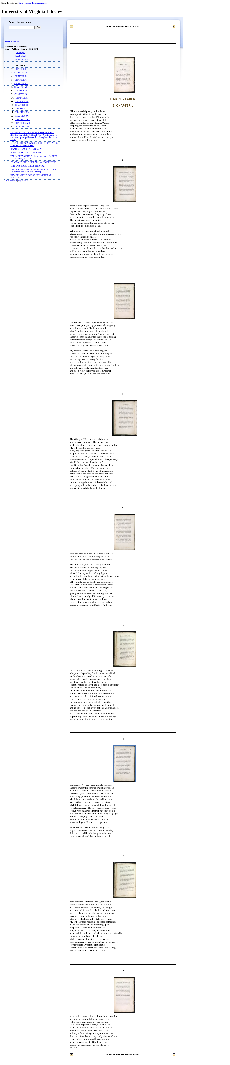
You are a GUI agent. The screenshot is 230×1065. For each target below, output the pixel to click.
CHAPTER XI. (21, 101)
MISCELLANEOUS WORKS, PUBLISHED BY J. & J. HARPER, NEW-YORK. (34, 144)
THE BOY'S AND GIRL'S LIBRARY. (28, 166)
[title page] (20, 52)
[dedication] (20, 56)
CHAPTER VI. (21, 83)
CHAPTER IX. (21, 94)
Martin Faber (12, 41)
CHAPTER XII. (22, 105)
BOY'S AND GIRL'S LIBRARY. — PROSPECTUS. (34, 162)
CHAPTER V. (21, 80)
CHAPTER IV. (21, 76)
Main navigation (39, 2)
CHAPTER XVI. (22, 119)
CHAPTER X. (22, 98)
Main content (24, 2)
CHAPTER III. (20, 73)
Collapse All (11, 181)
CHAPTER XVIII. (23, 127)
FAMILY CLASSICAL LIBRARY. (26, 149)
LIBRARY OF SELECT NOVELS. (26, 153)
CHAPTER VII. (21, 87)
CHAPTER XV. (22, 116)
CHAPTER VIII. (21, 91)
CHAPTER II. (21, 69)
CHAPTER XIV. (22, 112)
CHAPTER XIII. (22, 109)
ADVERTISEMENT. (22, 60)
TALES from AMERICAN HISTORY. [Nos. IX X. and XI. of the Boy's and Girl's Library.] (34, 170)
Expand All (23, 181)
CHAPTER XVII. (22, 123)
